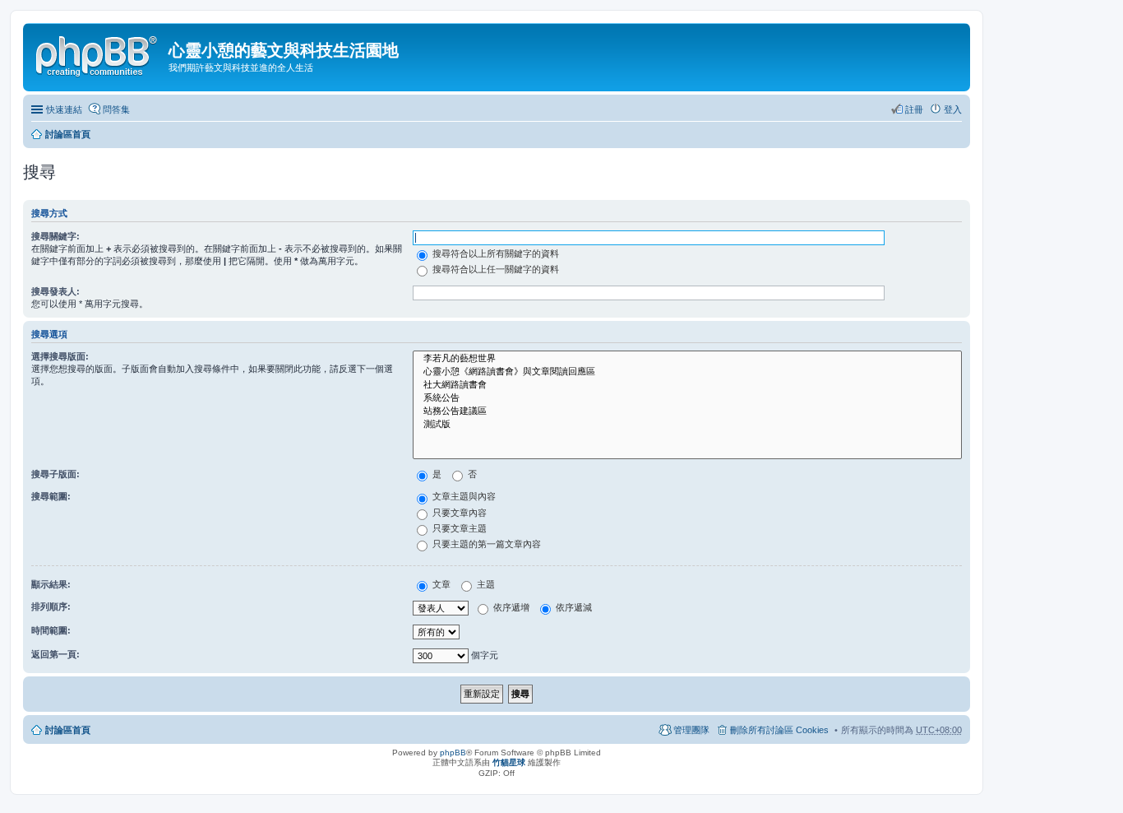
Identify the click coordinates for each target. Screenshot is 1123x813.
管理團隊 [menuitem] (691, 730)
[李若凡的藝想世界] (687, 358)
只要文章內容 (458, 513)
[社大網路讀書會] (687, 385)
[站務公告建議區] (687, 411)
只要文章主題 (458, 528)
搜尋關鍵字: (55, 236)
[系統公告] (687, 398)
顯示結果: (51, 584)
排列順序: (51, 606)
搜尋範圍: (51, 496)
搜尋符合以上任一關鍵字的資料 (494, 269)
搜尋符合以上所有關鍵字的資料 (494, 253)
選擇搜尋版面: (60, 356)
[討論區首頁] (98, 53)
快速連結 (64, 109)
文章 (440, 584)
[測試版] (687, 424)
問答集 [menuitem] (116, 109)
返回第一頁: (55, 654)
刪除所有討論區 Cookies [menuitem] (779, 730)
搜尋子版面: (55, 474)
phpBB (453, 752)
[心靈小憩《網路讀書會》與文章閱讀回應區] (687, 372)
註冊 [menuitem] (914, 109)
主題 (484, 584)
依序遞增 (510, 607)
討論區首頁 (67, 134)
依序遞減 (572, 607)
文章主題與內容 (463, 496)
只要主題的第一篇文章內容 (485, 544)
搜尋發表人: (55, 291)
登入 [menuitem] (953, 109)
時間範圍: (51, 630)
